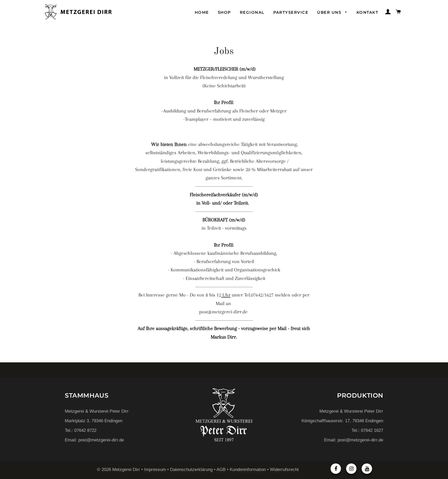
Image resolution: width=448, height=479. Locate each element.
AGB (221, 469)
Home (202, 12)
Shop (224, 12)
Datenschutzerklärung (191, 469)
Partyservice (291, 12)
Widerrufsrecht (284, 469)
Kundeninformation (248, 469)
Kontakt (367, 12)
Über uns (329, 12)
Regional (252, 12)
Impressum (155, 469)
